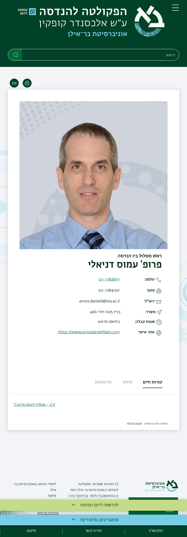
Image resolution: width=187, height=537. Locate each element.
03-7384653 (109, 280)
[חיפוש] (15, 54)
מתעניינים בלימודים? (99, 520)
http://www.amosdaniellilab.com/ (89, 332)
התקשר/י (156, 531)
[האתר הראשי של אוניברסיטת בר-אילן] (161, 491)
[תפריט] (175, 9)
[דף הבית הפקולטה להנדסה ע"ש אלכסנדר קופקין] (86, 25)
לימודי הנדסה (46, 484)
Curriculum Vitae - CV (34, 405)
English (14, 83)
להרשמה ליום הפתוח (99, 505)
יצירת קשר (93, 531)
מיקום (31, 531)
